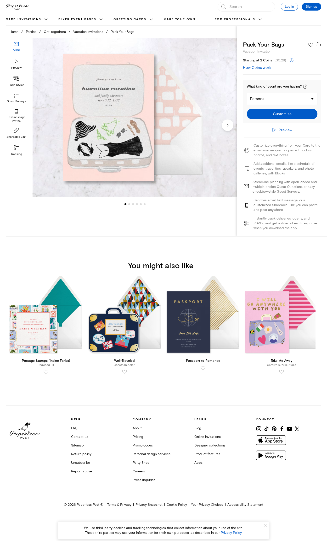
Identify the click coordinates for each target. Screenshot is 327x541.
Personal (257, 98)
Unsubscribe (80, 463)
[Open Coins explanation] (291, 60)
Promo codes (143, 445)
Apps (198, 463)
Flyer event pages (77, 19)
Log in (289, 7)
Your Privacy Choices (207, 505)
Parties (31, 32)
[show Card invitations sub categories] (46, 20)
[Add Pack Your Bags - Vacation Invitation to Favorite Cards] (311, 45)
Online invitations (207, 437)
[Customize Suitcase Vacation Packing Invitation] (135, 117)
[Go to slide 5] (137, 204)
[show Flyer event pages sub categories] (101, 20)
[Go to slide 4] (133, 204)
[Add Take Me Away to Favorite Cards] (281, 372)
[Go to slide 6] (141, 204)
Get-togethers (55, 32)
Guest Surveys (16, 101)
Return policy (81, 454)
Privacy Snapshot (149, 505)
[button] (305, 86)
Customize (282, 114)
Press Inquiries (144, 480)
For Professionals (235, 19)
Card (16, 50)
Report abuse (81, 471)
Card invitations (23, 19)
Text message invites (16, 119)
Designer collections (210, 445)
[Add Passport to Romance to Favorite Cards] (203, 368)
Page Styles (16, 85)
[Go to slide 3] (129, 204)
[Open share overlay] (318, 44)
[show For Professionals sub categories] (260, 20)
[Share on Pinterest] (274, 428)
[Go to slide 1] (125, 204)
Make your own (179, 19)
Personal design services (151, 454)
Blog (197, 428)
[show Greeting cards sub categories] (151, 20)
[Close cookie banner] (265, 525)
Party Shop (141, 463)
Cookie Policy (177, 505)
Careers (139, 471)
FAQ (74, 428)
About (137, 428)
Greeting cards (130, 19)
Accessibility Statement (245, 505)
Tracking (16, 154)
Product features (207, 454)
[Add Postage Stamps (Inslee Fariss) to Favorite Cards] (46, 372)
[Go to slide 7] (145, 204)
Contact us (79, 437)
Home (14, 32)
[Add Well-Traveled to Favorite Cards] (124, 372)
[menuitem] (27, 19)
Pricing (138, 437)
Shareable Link (16, 137)
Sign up (311, 7)
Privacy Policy (231, 533)
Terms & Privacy (119, 505)
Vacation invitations (88, 32)
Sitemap (77, 445)
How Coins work (257, 67)
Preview (16, 68)
